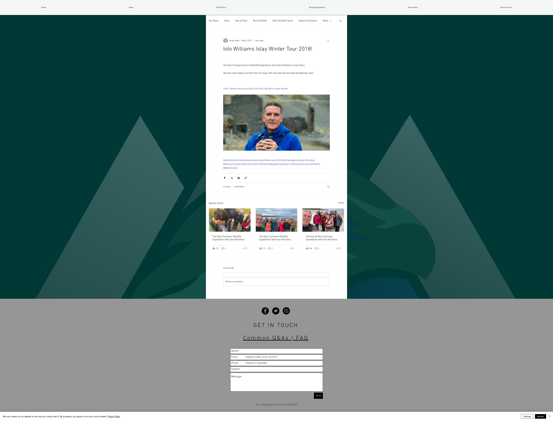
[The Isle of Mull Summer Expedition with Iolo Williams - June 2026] (323, 220)
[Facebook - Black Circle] (265, 310)
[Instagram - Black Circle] (286, 310)
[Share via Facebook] (224, 177)
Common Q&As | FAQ (275, 338)
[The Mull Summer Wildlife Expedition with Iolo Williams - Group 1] (276, 220)
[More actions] (328, 40)
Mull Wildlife (260, 20)
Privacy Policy (114, 416)
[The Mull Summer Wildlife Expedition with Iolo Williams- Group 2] (230, 220)
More (325, 20)
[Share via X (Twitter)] (231, 177)
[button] (131, 7)
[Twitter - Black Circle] (275, 310)
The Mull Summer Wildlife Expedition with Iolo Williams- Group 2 (228, 238)
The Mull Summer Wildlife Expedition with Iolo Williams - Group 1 (275, 238)
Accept (540, 416)
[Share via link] (245, 177)
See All (341, 203)
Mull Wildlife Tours (283, 20)
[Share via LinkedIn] (238, 177)
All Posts (214, 20)
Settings (527, 416)
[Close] (549, 416)
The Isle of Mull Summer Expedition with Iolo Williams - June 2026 (322, 238)
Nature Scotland (308, 20)
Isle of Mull (241, 20)
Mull (227, 20)
